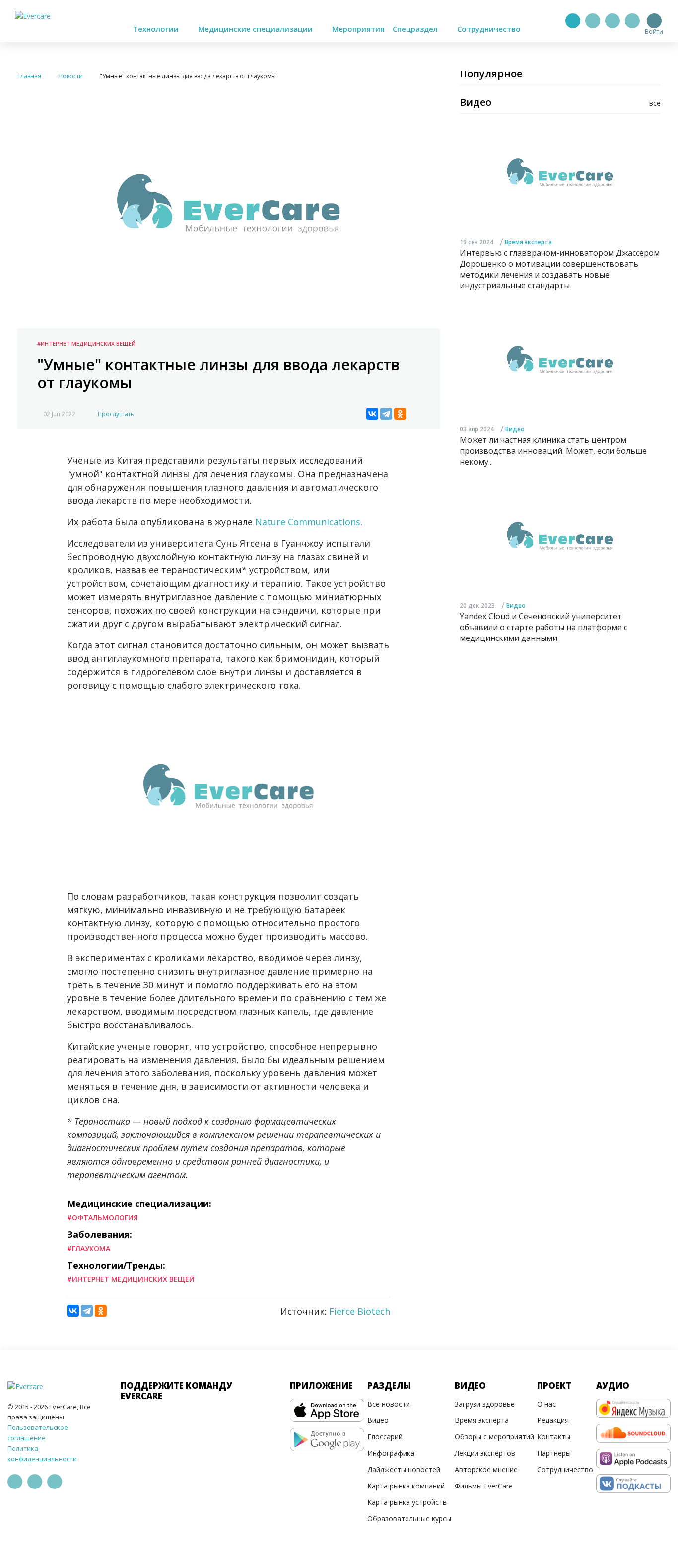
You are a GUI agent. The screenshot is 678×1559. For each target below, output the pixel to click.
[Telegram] (592, 20)
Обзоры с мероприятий (494, 1436)
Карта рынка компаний (406, 1485)
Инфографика (390, 1453)
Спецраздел (416, 29)
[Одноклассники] (400, 414)
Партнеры (554, 1453)
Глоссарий (385, 1436)
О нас (546, 1404)
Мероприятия (358, 29)
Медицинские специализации (256, 29)
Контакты (553, 1436)
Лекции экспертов (485, 1453)
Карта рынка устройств (407, 1502)
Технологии (157, 29)
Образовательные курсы (409, 1518)
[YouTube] (632, 20)
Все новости (388, 1404)
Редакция (553, 1420)
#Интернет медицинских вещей (86, 343)
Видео (515, 429)
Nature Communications (307, 522)
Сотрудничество (489, 29)
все (655, 103)
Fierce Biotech (359, 1311)
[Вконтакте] (612, 20)
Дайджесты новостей (403, 1469)
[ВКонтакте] (372, 414)
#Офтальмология (102, 1217)
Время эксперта (528, 242)
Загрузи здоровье (485, 1404)
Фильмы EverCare (484, 1485)
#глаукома (88, 1248)
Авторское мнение (486, 1469)
